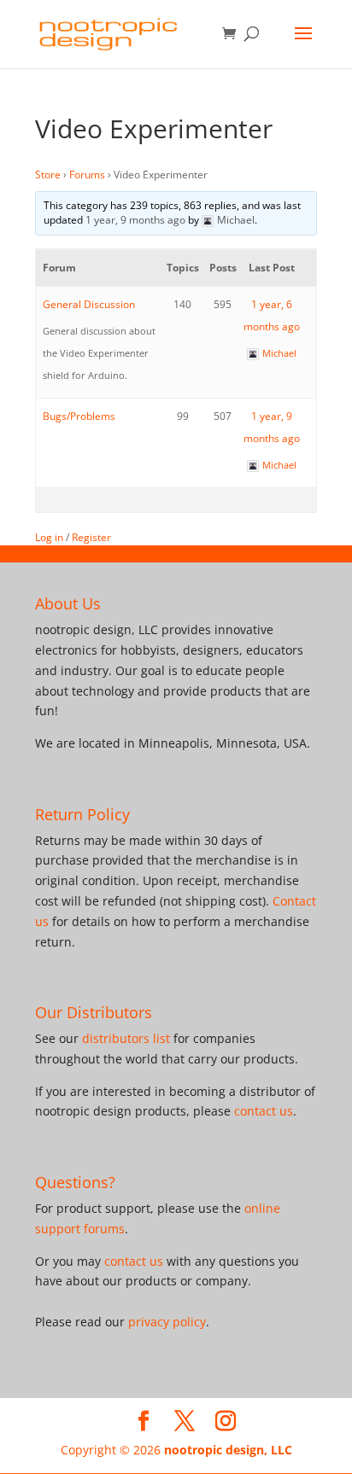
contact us (263, 1111)
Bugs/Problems (79, 416)
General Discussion (89, 304)
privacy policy (167, 1322)
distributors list (126, 1038)
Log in (49, 537)
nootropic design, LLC (228, 1450)
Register (91, 537)
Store (48, 174)
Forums (87, 174)
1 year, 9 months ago (135, 220)
